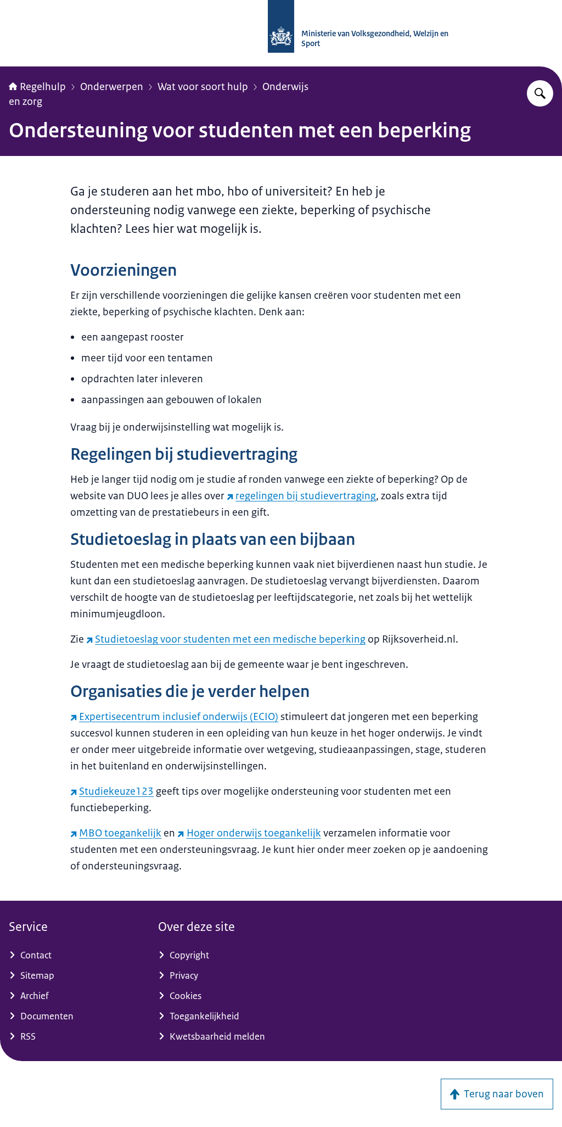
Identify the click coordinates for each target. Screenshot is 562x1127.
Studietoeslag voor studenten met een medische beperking (230, 639)
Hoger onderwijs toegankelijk (254, 833)
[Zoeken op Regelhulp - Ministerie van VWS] (540, 93)
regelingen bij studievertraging (305, 496)
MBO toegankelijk (120, 833)
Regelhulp (43, 86)
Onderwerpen (111, 86)
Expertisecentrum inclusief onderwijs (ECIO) (178, 716)
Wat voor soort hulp (203, 86)
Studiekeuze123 (116, 791)
